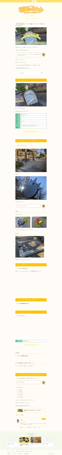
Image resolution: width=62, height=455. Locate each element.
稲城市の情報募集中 (26, 453)
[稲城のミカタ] (31, 9)
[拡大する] (45, 149)
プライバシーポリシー (14, 453)
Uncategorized (12, 451)
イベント (27, 18)
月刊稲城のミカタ (34, 18)
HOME (8, 451)
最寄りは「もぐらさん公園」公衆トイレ (30, 125)
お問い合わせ (20, 453)
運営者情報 (8, 453)
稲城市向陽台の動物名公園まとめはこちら (23, 67)
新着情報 (34, 1)
